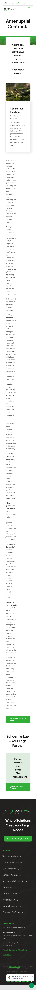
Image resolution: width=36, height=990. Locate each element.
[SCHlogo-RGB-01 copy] (10, 9)
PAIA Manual (7, 954)
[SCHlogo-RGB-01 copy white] (16, 810)
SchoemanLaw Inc (14, 966)
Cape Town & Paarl (20, 3)
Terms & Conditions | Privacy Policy (15, 950)
